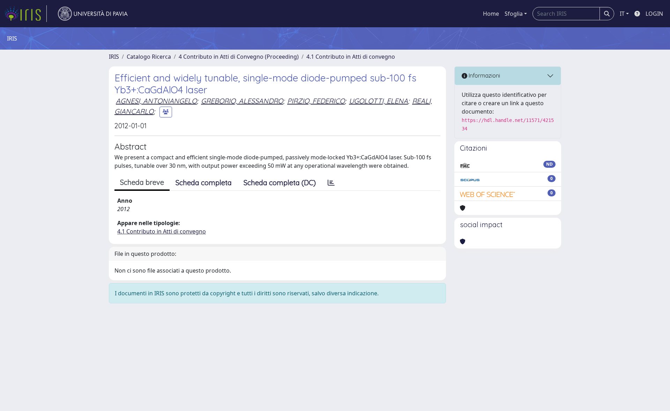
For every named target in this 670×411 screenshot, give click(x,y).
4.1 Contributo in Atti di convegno (350, 56)
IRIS (114, 56)
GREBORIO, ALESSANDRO (242, 100)
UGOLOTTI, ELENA (378, 100)
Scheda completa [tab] (204, 182)
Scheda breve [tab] (142, 182)
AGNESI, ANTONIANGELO (156, 100)
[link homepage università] (92, 13)
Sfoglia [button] (514, 13)
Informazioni (483, 75)
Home (491, 13)
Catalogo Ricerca (149, 56)
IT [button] (622, 13)
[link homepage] (25, 13)
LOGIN (654, 13)
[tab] (331, 182)
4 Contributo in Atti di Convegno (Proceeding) (239, 56)
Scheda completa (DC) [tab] (280, 182)
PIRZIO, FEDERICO (316, 100)
